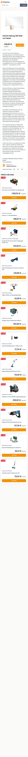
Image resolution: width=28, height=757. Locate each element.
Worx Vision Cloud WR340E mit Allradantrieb (13, 190)
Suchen (24, 5)
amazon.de (8, 162)
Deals (15, 158)
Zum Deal (19, 45)
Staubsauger (15, 238)
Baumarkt (11, 158)
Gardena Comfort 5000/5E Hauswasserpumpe (14, 396)
